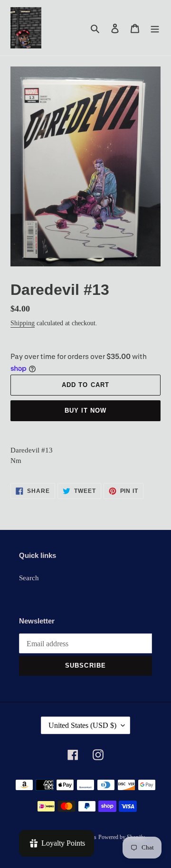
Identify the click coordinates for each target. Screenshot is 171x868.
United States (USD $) (82, 725)
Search (29, 578)
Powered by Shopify (121, 837)
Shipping (22, 323)
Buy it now (85, 410)
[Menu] (155, 28)
